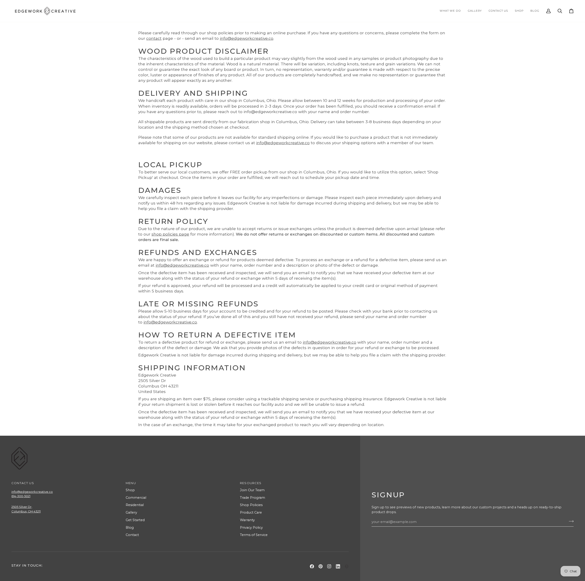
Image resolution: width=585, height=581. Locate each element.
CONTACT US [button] (22, 483)
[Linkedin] (338, 566)
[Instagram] (329, 566)
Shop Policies (251, 505)
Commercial (136, 498)
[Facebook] (312, 566)
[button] (450, 11)
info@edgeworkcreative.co (246, 38)
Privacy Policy (251, 527)
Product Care (251, 512)
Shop (130, 490)
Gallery (131, 512)
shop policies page (170, 234)
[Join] (570, 521)
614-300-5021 (20, 496)
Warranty (247, 520)
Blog (130, 527)
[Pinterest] (321, 566)
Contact (132, 535)
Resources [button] (251, 483)
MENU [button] (131, 483)
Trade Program (252, 498)
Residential (135, 505)
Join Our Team (252, 490)
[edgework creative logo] (347, 566)
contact (154, 38)
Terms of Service (254, 535)
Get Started (135, 520)
